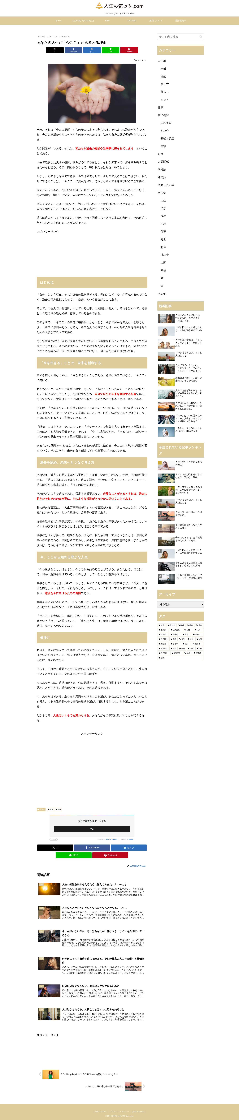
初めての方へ (101, 1111)
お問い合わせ (138, 1111)
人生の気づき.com (111, 839)
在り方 (42, 809)
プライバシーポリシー (119, 1111)
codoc (131, 839)
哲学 (51, 809)
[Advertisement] (92, 253)
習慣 (59, 809)
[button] (200, 36)
